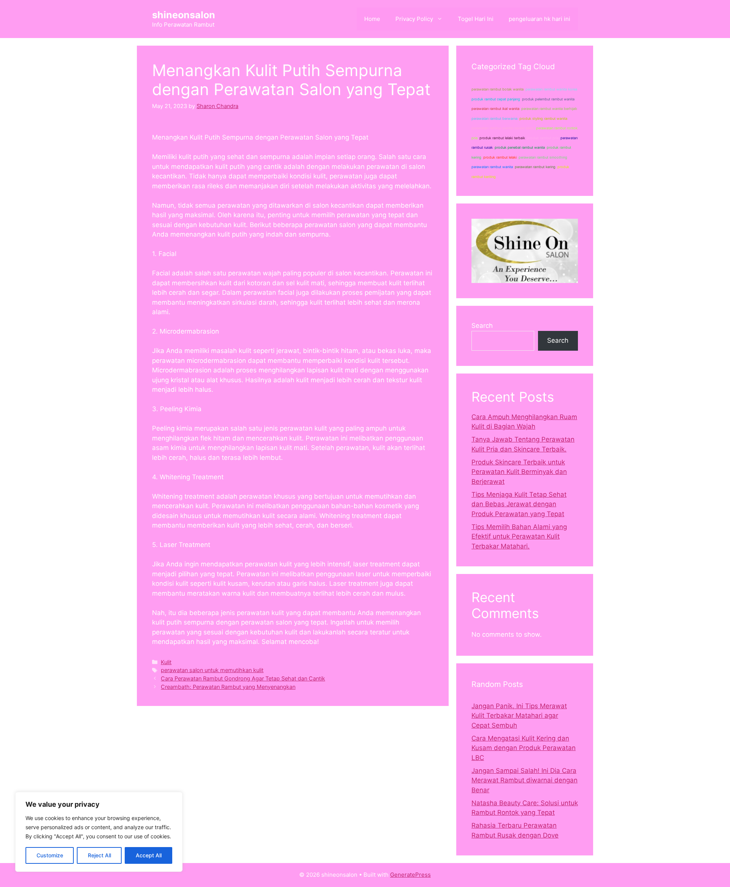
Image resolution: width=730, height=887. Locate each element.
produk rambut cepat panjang (495, 99)
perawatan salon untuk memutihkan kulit (212, 670)
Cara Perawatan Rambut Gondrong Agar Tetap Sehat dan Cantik (243, 678)
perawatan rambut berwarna (494, 118)
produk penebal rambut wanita (520, 147)
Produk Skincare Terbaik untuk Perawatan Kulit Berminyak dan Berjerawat (519, 471)
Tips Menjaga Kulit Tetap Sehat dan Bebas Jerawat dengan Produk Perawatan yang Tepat (519, 504)
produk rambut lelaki (500, 157)
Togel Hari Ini (476, 18)
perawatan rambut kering (535, 167)
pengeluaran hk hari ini (539, 18)
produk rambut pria (543, 138)
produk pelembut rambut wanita (548, 99)
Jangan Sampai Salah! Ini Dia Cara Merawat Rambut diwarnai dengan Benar (524, 780)
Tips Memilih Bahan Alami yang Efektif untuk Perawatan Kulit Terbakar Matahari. (519, 536)
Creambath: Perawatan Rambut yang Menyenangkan (228, 687)
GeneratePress (410, 874)
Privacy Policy (414, 18)
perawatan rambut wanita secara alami (502, 128)
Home (372, 18)
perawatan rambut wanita (492, 167)
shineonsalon (183, 15)
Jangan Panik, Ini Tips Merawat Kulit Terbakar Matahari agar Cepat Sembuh (519, 715)
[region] (98, 832)
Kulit (166, 662)
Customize (49, 855)
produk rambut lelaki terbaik (502, 138)
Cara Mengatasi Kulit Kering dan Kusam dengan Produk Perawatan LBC (523, 747)
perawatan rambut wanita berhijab (549, 109)
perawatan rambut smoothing (543, 157)
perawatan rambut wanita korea (551, 89)
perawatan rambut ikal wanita (495, 109)
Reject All (99, 855)
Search (482, 325)
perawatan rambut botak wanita (497, 89)
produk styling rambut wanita (543, 118)
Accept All (149, 855)
